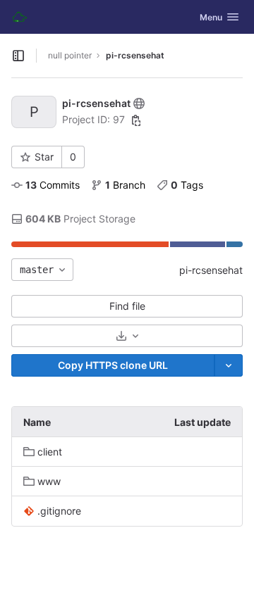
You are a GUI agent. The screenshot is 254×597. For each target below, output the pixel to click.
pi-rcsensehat (211, 270)
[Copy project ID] (136, 120)
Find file (127, 306)
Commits (52, 185)
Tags (187, 185)
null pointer (70, 55)
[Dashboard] (20, 17)
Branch (125, 185)
